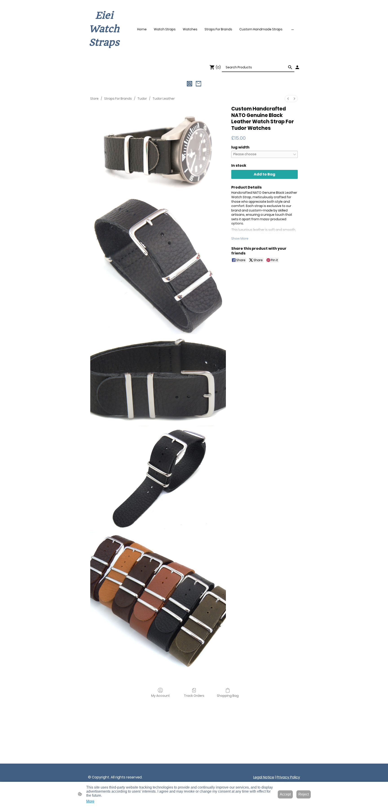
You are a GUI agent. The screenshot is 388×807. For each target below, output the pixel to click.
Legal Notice (263, 777)
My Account (160, 695)
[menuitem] (288, 98)
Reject (303, 794)
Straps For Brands (118, 98)
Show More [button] (239, 238)
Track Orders (194, 695)
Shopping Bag (228, 695)
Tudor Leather (163, 98)
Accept (285, 794)
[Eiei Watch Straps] (104, 53)
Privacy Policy (288, 777)
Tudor (142, 98)
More (90, 801)
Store (94, 98)
